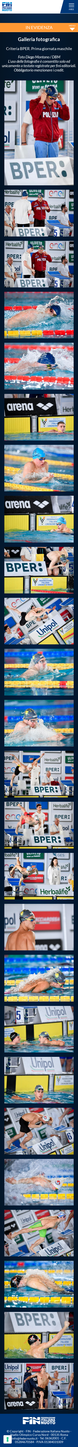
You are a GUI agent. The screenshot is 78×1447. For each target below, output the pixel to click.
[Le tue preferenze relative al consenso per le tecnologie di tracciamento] (7, 1439)
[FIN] (33, 6)
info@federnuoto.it (24, 1438)
